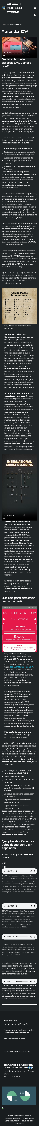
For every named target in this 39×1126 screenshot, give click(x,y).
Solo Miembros (28, 1121)
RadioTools (29, 1118)
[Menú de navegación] (34, 8)
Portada (5, 25)
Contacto (19, 1124)
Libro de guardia (12, 1121)
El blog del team (13, 1118)
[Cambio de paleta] (35, 15)
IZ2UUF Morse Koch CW (21, 667)
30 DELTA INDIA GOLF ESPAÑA (19, 1115)
